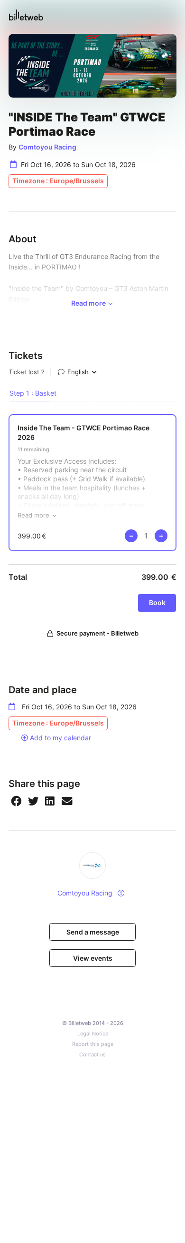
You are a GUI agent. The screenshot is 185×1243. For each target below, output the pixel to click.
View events (92, 958)
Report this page (92, 1044)
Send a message (92, 932)
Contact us (92, 1055)
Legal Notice (92, 1034)
